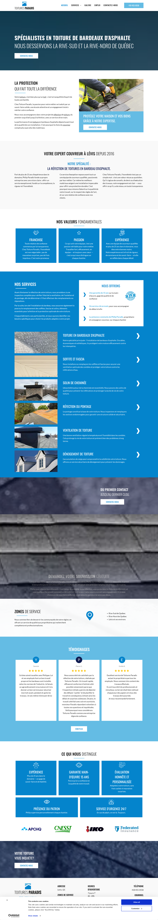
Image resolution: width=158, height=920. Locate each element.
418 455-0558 (137, 890)
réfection (57, 114)
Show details (33, 916)
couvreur (66, 125)
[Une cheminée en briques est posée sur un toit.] (36, 390)
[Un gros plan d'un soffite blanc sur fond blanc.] (36, 366)
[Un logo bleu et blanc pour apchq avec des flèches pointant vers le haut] (31, 829)
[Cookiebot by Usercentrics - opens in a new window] (14, 915)
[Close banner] (7, 900)
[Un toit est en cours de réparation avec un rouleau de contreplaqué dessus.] (36, 413)
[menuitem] (65, 5)
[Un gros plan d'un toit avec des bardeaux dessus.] (36, 342)
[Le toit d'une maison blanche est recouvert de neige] (36, 461)
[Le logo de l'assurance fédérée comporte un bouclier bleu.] (126, 829)
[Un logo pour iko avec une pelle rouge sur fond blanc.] (95, 829)
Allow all (136, 902)
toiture (22, 97)
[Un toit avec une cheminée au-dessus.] (36, 437)
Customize (135, 908)
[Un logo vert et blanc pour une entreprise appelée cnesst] (63, 829)
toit (44, 97)
